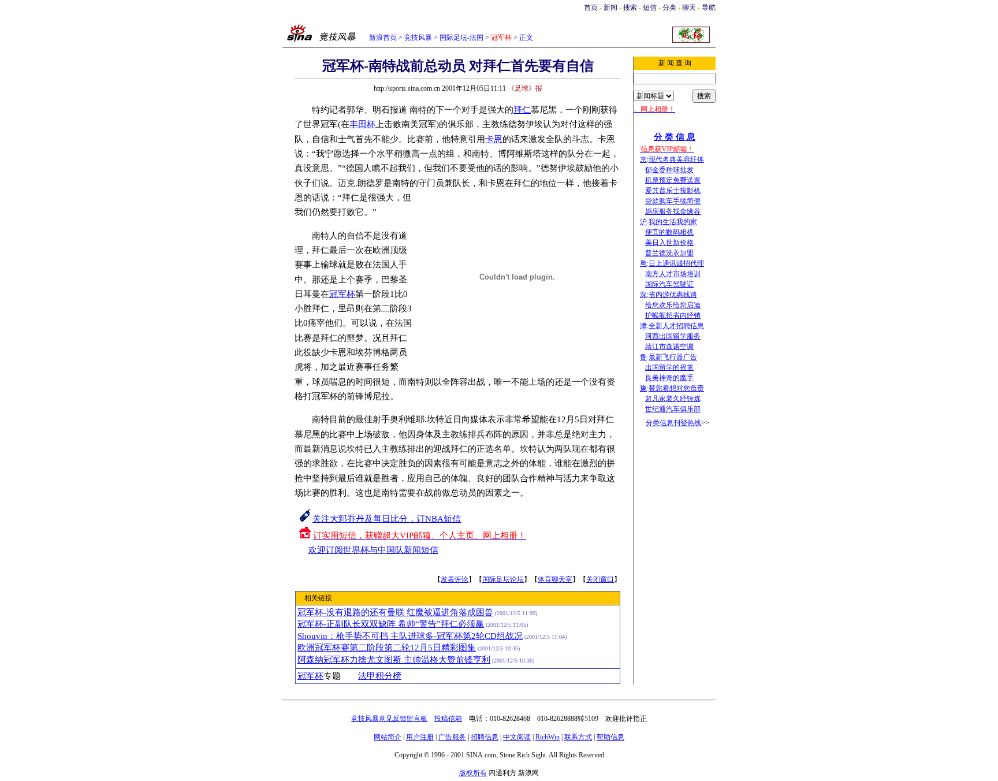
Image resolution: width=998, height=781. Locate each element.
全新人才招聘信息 (676, 326)
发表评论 (454, 579)
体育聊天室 (555, 579)
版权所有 (473, 773)
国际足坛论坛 (503, 579)
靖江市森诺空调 (669, 347)
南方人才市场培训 (673, 274)
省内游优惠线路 (673, 295)
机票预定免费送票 (673, 180)
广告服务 (452, 737)
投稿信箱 (448, 719)
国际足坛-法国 (461, 38)
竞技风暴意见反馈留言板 (389, 719)
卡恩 (493, 139)
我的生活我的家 (673, 222)
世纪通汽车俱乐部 (673, 409)
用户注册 (420, 737)
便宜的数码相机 (669, 232)
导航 (709, 7)
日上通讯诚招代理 (676, 263)
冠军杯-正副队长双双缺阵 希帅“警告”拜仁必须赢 (390, 623)
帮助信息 (610, 737)
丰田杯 (362, 124)
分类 (669, 7)
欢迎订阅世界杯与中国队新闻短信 (373, 550)
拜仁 (522, 109)
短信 (650, 7)
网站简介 (387, 737)
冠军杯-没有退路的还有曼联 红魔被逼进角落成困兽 (395, 612)
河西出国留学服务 (673, 336)
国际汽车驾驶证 (669, 284)
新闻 (610, 7)
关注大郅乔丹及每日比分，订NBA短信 (386, 518)
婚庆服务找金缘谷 (673, 211)
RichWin (547, 737)
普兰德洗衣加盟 (669, 253)
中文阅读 (517, 737)
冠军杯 (342, 294)
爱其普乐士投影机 (673, 191)
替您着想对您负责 (676, 388)
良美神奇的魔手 (669, 378)
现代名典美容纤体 (676, 159)
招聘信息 (484, 737)
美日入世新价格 (669, 243)
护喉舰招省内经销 (673, 315)
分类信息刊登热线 (673, 423)
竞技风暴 (418, 38)
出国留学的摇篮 (669, 367)
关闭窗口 (600, 579)
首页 (591, 7)
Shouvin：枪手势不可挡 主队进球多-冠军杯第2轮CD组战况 (410, 636)
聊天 (689, 7)
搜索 (630, 7)
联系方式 (578, 737)
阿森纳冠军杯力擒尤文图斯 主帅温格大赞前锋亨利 (393, 659)
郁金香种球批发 (669, 170)
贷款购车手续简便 (673, 201)
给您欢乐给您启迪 (673, 305)
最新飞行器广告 (673, 357)
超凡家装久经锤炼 (673, 399)
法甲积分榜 (379, 675)
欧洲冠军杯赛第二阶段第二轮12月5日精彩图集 (386, 647)
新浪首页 (383, 38)
